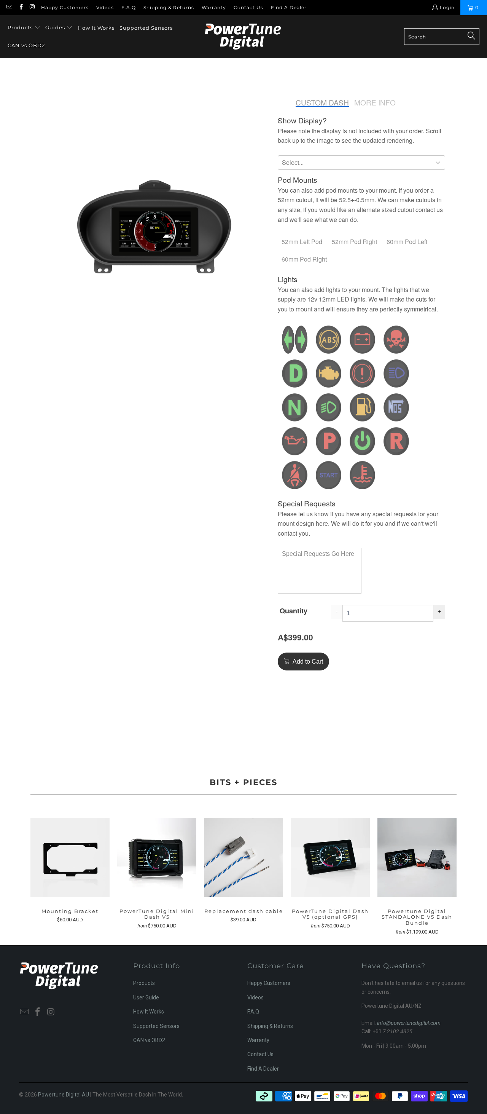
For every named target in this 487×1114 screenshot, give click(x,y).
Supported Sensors (156, 1026)
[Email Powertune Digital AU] (9, 7)
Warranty (214, 7)
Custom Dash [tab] (322, 103)
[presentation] (302, 120)
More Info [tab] (375, 103)
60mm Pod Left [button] (407, 241)
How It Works (148, 1012)
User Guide (146, 997)
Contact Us (248, 7)
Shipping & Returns (168, 7)
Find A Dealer (289, 7)
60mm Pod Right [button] (304, 259)
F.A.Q (128, 7)
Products (144, 983)
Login (447, 7)
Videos (105, 7)
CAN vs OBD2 (149, 1040)
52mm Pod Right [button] (354, 241)
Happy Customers (65, 7)
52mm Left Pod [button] (302, 241)
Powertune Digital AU (63, 1095)
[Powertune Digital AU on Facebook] (20, 7)
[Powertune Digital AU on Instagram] (32, 7)
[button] (24, 28)
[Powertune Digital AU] (243, 36)
